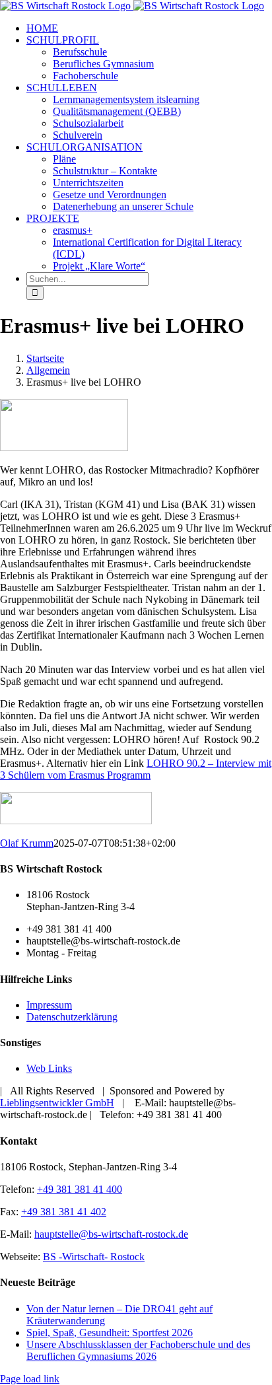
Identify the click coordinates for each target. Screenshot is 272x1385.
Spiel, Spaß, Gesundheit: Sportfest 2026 (109, 1332)
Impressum (49, 1005)
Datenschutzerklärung (72, 1016)
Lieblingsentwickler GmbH (57, 1102)
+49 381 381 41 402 (63, 1211)
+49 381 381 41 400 (79, 1189)
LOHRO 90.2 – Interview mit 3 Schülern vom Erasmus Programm (135, 769)
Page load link (29, 1378)
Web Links (49, 1068)
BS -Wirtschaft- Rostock (94, 1256)
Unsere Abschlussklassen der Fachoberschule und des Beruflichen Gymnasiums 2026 (138, 1350)
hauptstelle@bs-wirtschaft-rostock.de (111, 1234)
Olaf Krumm (26, 843)
